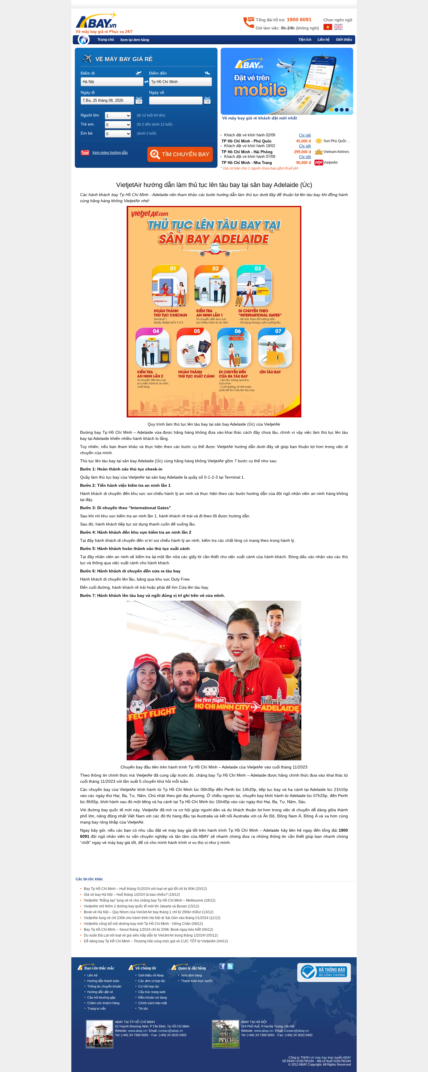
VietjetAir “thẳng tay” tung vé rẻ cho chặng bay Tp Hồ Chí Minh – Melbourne (149, 900)
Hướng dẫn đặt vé (100, 992)
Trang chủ (106, 40)
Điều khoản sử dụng (152, 997)
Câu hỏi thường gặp (101, 997)
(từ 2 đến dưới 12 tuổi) (154, 124)
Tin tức (143, 1008)
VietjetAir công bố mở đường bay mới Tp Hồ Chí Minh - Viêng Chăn (143, 924)
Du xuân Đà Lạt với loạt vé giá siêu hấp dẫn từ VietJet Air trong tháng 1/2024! (151, 935)
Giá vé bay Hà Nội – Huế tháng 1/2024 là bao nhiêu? (132, 895)
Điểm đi (88, 73)
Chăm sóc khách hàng (103, 1003)
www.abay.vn (137, 1030)
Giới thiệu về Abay (151, 975)
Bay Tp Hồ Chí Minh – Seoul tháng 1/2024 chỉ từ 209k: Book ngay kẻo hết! (148, 930)
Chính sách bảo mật (152, 1003)
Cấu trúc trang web (151, 992)
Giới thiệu (344, 40)
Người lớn (90, 115)
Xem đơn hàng (191, 975)
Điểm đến (158, 73)
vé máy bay (318, 1057)
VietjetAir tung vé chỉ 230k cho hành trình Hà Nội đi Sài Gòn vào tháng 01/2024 (152, 918)
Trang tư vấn (96, 1008)
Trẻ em (87, 124)
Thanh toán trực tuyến (197, 981)
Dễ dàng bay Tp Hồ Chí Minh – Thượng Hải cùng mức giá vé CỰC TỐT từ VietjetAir (156, 941)
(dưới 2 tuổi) (146, 133)
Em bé (87, 133)
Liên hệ (324, 40)
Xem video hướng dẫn (110, 153)
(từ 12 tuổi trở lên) (151, 115)
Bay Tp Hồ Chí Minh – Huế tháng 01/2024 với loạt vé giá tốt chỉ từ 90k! (145, 889)
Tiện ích (304, 40)
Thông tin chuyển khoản (104, 986)
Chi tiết (305, 124)
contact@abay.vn (170, 1030)
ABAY (347, 1057)
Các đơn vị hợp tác (151, 981)
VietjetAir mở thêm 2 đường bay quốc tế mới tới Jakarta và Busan (141, 906)
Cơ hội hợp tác (148, 986)
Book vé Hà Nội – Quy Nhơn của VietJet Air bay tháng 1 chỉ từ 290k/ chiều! (148, 912)
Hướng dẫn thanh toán (103, 981)
